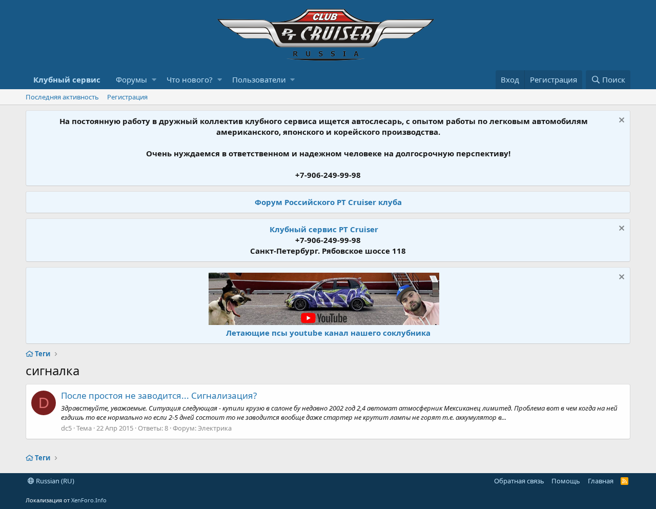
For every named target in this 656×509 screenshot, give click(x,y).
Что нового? (190, 79)
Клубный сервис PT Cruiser (324, 229)
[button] (154, 79)
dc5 (66, 428)
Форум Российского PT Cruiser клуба (328, 202)
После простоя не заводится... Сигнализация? (159, 395)
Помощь (565, 480)
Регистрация (127, 96)
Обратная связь (519, 480)
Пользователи (259, 79)
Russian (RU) (54, 480)
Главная (600, 480)
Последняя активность (62, 96)
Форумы (131, 79)
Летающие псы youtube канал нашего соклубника (328, 333)
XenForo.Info (89, 500)
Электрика (215, 428)
